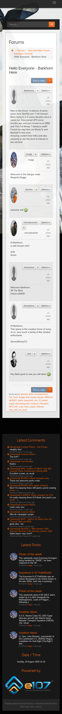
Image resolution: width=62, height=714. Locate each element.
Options (44, 91)
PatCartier (44, 404)
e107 (25, 703)
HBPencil (48, 397)
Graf (29, 354)
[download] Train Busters (21, 461)
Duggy (29, 154)
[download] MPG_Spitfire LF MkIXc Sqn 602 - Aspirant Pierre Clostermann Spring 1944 (31, 469)
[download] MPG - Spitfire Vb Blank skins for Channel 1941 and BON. (31, 520)
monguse (35, 404)
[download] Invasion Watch (22, 454)
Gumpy (33, 397)
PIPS (11, 407)
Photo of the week (30, 554)
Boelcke (29, 189)
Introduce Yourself (23, 53)
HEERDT (13, 400)
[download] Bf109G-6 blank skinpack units (29, 478)
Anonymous (29, 267)
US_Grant (22, 410)
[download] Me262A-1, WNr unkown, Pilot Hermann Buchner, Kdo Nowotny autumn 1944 (31, 530)
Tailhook (40, 407)
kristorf (44, 400)
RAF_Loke (18, 407)
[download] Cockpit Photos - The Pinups (28, 447)
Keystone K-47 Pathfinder (35, 572)
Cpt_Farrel (13, 397)
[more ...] (14, 490)
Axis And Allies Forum (39, 50)
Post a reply (39, 80)
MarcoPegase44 (22, 404)
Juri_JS (37, 400)
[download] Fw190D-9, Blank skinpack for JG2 (31, 495)
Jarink (20, 400)
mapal (11, 404)
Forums (21, 50)
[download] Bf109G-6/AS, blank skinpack (29, 485)
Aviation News (28, 612)
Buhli (31, 394)
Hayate (40, 397)
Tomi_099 (13, 410)
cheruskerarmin (30, 222)
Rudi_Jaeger (29, 407)
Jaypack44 (28, 400)
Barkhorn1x (29, 91)
